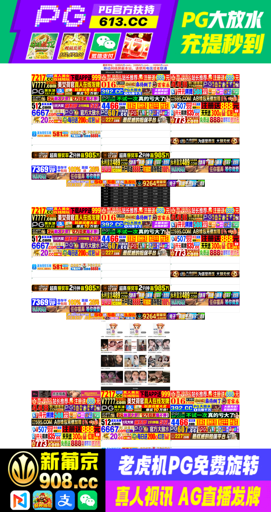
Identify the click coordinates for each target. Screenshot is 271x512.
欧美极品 (155, 188)
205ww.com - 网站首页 (114, 72)
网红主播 (125, 188)
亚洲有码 (145, 188)
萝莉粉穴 (155, 202)
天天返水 (165, 196)
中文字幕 (125, 191)
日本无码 (135, 188)
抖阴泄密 (165, 202)
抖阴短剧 (155, 205)
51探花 (135, 199)
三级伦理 (115, 191)
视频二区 (106, 191)
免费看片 (115, 202)
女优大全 (155, 199)
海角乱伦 (135, 202)
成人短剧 (135, 205)
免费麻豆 (145, 202)
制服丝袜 (155, 191)
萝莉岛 (165, 199)
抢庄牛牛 (125, 196)
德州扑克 (135, 196)
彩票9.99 (145, 196)
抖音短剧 (115, 199)
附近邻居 (115, 193)
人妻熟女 (145, 191)
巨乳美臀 (135, 191)
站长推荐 (106, 193)
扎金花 (155, 196)
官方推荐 (106, 196)
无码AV (106, 199)
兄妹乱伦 (125, 205)
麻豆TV (125, 199)
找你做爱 (135, 193)
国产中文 (115, 205)
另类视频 (165, 191)
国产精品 (115, 188)
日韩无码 (165, 205)
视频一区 (106, 188)
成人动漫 (165, 188)
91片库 (145, 199)
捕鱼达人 (115, 196)
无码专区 (106, 202)
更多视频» (135, 388)
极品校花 (145, 205)
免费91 (125, 202)
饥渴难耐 (125, 193)
